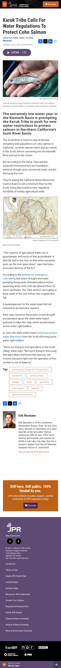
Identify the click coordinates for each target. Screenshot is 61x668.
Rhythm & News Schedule (17, 625)
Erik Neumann (27, 415)
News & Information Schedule (19, 631)
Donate (52, 4)
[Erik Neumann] (9, 419)
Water (29, 382)
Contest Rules (12, 582)
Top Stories (17, 376)
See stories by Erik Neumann (33, 451)
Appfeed (35, 388)
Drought (15, 382)
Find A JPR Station (14, 613)
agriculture (44, 382)
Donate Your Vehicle (15, 600)
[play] (4, 664)
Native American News (22, 395)
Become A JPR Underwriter (18, 594)
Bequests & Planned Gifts (17, 606)
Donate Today (12, 588)
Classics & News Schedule (17, 619)
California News (37, 376)
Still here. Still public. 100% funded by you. (30, 488)
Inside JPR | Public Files (16, 576)
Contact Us (10, 564)
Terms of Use (12, 570)
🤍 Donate (30, 505)
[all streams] (57, 664)
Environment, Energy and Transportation (30, 369)
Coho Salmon (18, 388)
